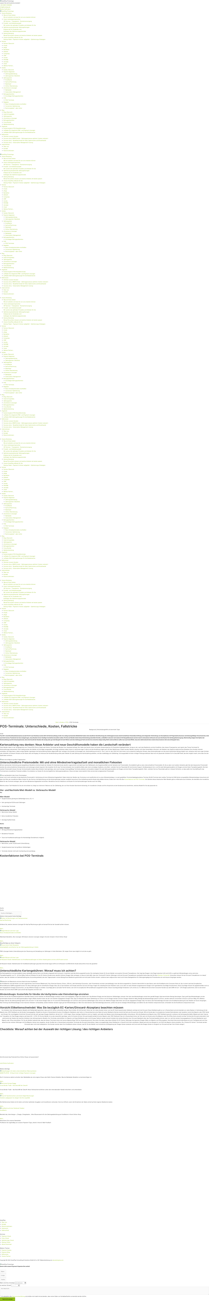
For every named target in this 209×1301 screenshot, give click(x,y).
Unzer (5, 63)
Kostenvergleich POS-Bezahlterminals (15, 128)
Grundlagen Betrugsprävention (14, 96)
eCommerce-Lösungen (10, 88)
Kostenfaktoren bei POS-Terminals (135, 779)
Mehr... (2, 928)
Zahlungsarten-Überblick (12, 76)
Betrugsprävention (9, 94)
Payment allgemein (9, 72)
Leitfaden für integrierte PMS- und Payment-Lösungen (19, 130)
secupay (6, 61)
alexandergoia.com (57, 1260)
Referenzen (5, 134)
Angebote (4, 126)
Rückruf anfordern (9, 150)
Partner (4, 41)
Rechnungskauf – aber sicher (13, 108)
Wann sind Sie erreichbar (7, 1283)
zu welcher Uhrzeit (5, 1285)
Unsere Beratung (7, 13)
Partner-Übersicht (9, 43)
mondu (6, 57)
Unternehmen (6, 144)
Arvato (5, 45)
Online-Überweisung (11, 86)
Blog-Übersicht (8, 112)
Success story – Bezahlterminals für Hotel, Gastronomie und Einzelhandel (25, 140)
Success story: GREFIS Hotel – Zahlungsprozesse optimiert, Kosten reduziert (26, 138)
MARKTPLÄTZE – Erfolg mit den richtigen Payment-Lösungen (18, 1073)
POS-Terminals (9, 100)
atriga (5, 47)
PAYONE (6, 59)
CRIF (5, 55)
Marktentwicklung (9, 124)
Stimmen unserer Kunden (11, 136)
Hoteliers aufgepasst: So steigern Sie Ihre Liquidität (15, 1098)
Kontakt (6, 148)
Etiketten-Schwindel (163, 975)
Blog (3, 110)
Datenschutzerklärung (18, 1296)
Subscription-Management (13, 92)
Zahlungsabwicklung (11, 74)
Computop (7, 53)
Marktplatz (8, 90)
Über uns (6, 146)
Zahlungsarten (8, 78)
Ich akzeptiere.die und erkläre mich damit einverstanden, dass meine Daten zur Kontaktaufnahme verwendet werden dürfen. (43, 1296)
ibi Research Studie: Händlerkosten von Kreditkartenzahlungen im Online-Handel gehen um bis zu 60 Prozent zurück (34, 959)
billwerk (6, 51)
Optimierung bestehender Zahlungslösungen (16, 29)
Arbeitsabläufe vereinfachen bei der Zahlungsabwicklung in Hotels (19, 947)
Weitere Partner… (9, 65)
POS (5, 98)
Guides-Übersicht (9, 70)
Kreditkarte (8, 80)
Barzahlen (6, 49)
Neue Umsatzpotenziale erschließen (15, 104)
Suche (2, 908)
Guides (4, 67)
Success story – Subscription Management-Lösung (18, 142)
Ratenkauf (8, 84)
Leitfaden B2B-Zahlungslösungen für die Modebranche (19, 132)
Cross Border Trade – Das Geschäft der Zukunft (13, 1085)
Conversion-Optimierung (12, 106)
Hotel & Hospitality (9, 114)
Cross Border (7, 122)
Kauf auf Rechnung (10, 82)
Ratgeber (6, 102)
